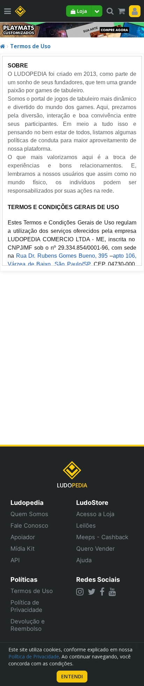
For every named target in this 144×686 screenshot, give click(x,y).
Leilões (86, 525)
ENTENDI (72, 676)
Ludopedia (27, 502)
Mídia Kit (22, 548)
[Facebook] (102, 591)
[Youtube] (112, 591)
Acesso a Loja (95, 513)
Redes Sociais (98, 579)
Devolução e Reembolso (27, 625)
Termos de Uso (30, 46)
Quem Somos (29, 513)
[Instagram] (80, 591)
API (15, 560)
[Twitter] (91, 591)
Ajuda (84, 560)
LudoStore (92, 502)
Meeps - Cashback (102, 537)
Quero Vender (95, 548)
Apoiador (22, 537)
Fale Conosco (29, 525)
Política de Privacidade (26, 606)
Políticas (23, 579)
